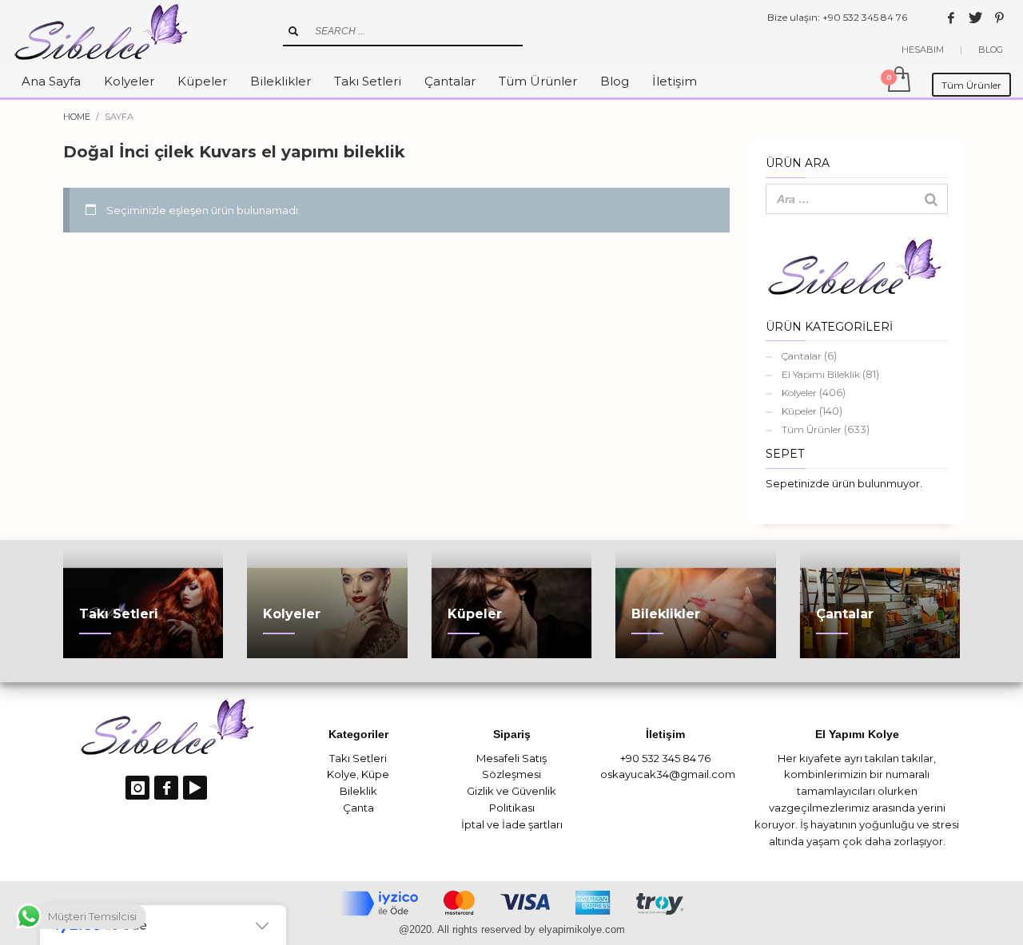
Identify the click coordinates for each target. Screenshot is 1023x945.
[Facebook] (951, 18)
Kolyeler (799, 393)
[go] (293, 31)
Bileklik (358, 790)
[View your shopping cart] (898, 81)
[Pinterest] (999, 18)
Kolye (341, 774)
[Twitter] (975, 18)
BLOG (990, 49)
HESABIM (923, 49)
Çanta (358, 807)
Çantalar (802, 356)
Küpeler (799, 411)
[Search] (931, 199)
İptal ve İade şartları (512, 824)
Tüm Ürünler (812, 429)
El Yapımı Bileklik (821, 374)
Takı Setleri (358, 758)
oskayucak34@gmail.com (667, 774)
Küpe (375, 774)
